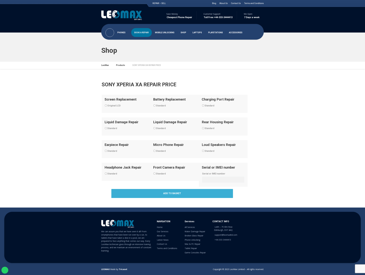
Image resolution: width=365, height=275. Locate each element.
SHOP (183, 32)
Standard (160, 105)
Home (160, 227)
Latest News (163, 239)
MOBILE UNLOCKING (164, 32)
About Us (223, 3)
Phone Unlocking (192, 239)
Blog (214, 3)
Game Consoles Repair (195, 252)
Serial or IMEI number (213, 173)
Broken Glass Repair (194, 235)
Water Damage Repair (195, 231)
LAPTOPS (197, 32)
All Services (190, 227)
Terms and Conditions (254, 3)
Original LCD (114, 105)
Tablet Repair (191, 248)
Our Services (162, 231)
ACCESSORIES (235, 32)
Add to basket (172, 193)
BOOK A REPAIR (141, 32)
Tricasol (123, 269)
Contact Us (236, 3)
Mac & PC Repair (192, 244)
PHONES (121, 32)
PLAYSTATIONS (215, 32)
